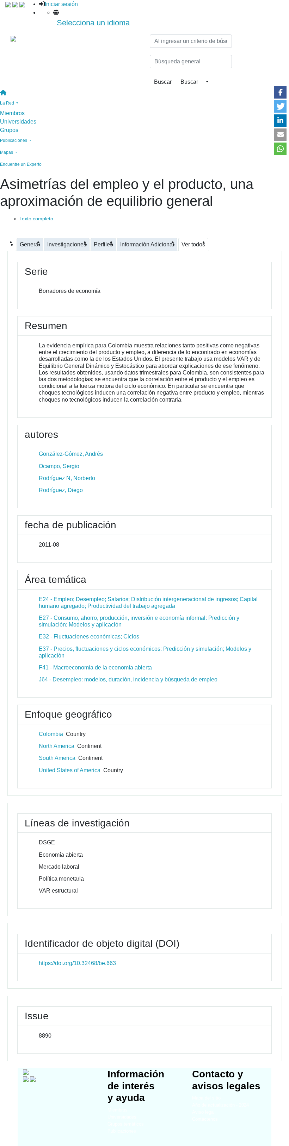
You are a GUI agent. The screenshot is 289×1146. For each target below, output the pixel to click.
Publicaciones (121, 1131)
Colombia (51, 734)
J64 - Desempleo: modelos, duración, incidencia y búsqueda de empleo (128, 679)
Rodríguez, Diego (61, 490)
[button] (280, 92)
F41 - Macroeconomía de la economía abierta (95, 667)
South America (57, 758)
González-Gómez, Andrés (71, 454)
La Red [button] (7, 103)
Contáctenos (205, 1119)
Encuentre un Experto (21, 164)
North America (56, 746)
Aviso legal (203, 1112)
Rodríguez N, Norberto (67, 478)
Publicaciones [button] (14, 140)
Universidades (18, 122)
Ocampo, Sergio (59, 466)
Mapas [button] (7, 152)
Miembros (12, 113)
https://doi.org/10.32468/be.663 (77, 963)
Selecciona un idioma (93, 22)
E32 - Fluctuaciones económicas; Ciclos (89, 637)
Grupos (9, 130)
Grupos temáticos (125, 1124)
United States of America (69, 770)
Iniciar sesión (61, 4)
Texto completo (36, 218)
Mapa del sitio (206, 1098)
